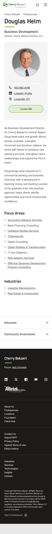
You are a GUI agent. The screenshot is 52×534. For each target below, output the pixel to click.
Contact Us (10, 434)
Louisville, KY (22, 99)
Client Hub (9, 421)
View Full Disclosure (13, 515)
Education (10, 323)
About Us (9, 406)
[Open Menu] (47, 5)
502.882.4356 (22, 87)
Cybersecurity (16, 236)
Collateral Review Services (23, 231)
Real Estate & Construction (23, 293)
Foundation (10, 417)
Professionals (30, 14)
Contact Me (26, 109)
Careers (8, 476)
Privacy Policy (11, 441)
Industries (9, 461)
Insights (8, 472)
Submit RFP (10, 437)
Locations (9, 413)
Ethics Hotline (11, 448)
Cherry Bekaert (12, 14)
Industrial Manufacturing (21, 288)
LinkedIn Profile (23, 93)
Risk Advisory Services (21, 258)
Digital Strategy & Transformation (27, 247)
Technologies (11, 468)
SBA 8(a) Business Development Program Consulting (26, 265)
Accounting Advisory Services (25, 220)
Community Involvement (19, 334)
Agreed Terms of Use (15, 445)
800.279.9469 (19, 367)
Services (8, 465)
